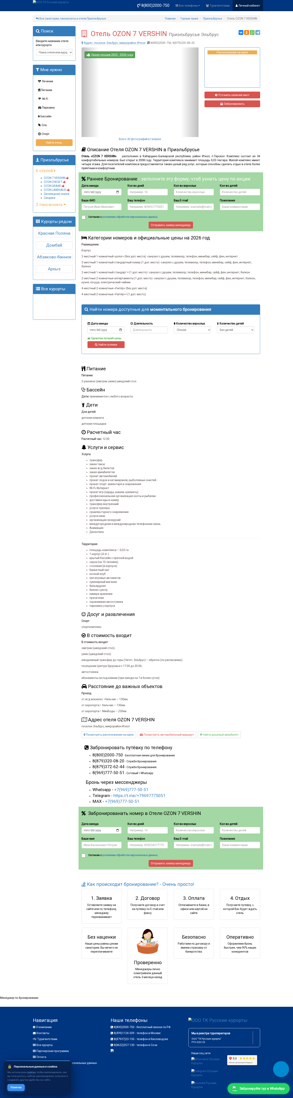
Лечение (47, 81)
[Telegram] (257, 32)
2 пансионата (49, 204)
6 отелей (45, 170)
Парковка (48, 107)
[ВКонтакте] (241, 32)
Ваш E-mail (181, 200)
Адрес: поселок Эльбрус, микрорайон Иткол (115, 43)
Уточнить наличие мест (234, 95)
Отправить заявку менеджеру (171, 225)
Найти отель (54, 142)
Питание (46, 90)
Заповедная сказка (56, 193)
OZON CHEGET (53, 181)
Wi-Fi (45, 98)
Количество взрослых (190, 323)
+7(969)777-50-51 (131, 789)
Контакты (42, 1033)
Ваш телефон (136, 200)
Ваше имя (88, 838)
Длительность (143, 323)
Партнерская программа (52, 1051)
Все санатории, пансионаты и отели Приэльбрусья (72, 18)
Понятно (16, 1087)
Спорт (45, 133)
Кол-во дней (136, 185)
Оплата (41, 1057)
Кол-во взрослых (185, 185)
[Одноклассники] (246, 32)
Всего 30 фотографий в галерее (140, 139)
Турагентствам (220, 5)
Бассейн (45, 116)
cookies (31, 1072)
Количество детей (232, 323)
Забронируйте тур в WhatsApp (262, 1088)
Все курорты (44, 1045)
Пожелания (227, 200)
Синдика (49, 197)
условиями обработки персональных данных (129, 216)
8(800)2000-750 (155, 5)
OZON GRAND (53, 185)
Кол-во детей (228, 185)
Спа (44, 125)
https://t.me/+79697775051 (139, 795)
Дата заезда (90, 185)
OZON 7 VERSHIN (55, 177)
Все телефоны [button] (188, 5)
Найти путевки (107, 344)
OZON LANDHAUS (55, 189)
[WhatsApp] (252, 32)
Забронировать (234, 103)
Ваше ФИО (88, 200)
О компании (44, 1027)
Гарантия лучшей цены (106, 338)
